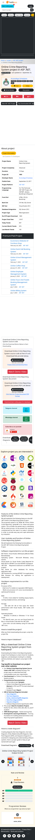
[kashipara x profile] (19, 835)
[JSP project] (30, 473)
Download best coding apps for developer (18, 402)
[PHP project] (13, 458)
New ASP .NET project (8, 103)
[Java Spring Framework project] (21, 488)
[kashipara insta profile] (4, 835)
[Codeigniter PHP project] (13, 497)
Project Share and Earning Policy (17, 365)
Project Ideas (18, 15)
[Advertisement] (17, 35)
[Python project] (13, 473)
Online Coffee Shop (17, 266)
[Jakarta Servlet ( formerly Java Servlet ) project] (4, 473)
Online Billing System (18, 290)
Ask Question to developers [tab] (11, 156)
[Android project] (30, 458)
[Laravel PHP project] (4, 480)
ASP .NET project (6, 72)
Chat (16, 86)
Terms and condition (17, 831)
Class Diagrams (15, 439)
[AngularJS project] (13, 488)
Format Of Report (24, 746)
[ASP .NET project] (30, 465)
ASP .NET (22, 185)
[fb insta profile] (9, 835)
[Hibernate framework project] (21, 496)
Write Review (9, 90)
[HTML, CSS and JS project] (21, 465)
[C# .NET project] (21, 458)
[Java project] (4, 458)
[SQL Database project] (30, 505)
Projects (4, 15)
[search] (32, 9)
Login (31, 6)
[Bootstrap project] (30, 488)
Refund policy (5, 831)
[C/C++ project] (4, 488)
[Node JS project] (13, 465)
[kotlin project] (4, 505)
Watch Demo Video (18, 371)
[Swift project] (13, 505)
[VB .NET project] (21, 473)
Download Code (18, 360)
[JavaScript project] (30, 496)
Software (10, 15)
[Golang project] (4, 496)
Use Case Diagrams (24, 439)
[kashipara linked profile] (23, 835)
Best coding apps (8, 6)
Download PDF (18, 390)
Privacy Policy (26, 829)
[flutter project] (30, 479)
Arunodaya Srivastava (19, 78)
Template (27, 15)
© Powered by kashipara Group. (11, 829)
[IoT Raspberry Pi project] (13, 480)
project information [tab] (9, 153)
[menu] (3, 2)
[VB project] (4, 465)
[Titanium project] (21, 505)
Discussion (26, 90)
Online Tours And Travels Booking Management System (19, 282)
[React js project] (21, 479)
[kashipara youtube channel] (14, 835)
